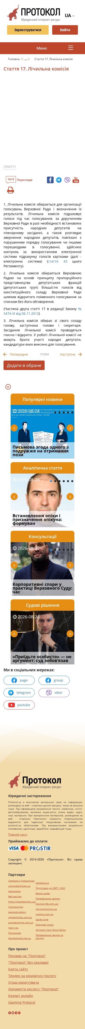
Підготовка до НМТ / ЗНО (50, 888)
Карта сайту (18, 969)
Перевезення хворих (48, 898)
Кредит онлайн (20, 995)
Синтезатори (15, 906)
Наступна (67, 354)
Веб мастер (14, 896)
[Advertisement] (42, 120)
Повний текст (17, 834)
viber (59, 692)
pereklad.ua (42, 882)
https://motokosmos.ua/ (22, 901)
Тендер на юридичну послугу (32, 975)
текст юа (13, 927)
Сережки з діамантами (21, 880)
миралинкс (14, 891)
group (58, 680)
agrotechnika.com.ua (20, 917)
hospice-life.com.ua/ (47, 903)
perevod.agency (17, 912)
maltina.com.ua (44, 914)
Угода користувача (23, 982)
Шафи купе (42, 919)
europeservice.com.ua (20, 922)
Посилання (14, 933)
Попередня (19, 354)
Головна (14, 59)
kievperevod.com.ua (19, 938)
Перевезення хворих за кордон (49, 937)
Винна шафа (43, 893)
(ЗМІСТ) (10, 166)
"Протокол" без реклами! (28, 962)
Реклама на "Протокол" (27, 956)
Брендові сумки (45, 924)
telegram (24, 692)
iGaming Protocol (21, 1002)
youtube (23, 705)
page (24, 680)
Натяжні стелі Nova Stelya (51, 929)
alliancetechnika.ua (19, 886)
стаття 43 (57, 261)
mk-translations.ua (46, 909)
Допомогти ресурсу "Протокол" (33, 989)
